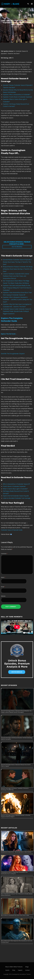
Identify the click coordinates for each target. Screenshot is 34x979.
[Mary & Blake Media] (10, 4)
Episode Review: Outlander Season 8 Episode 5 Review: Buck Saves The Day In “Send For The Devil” (17, 262)
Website (3, 596)
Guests (7, 970)
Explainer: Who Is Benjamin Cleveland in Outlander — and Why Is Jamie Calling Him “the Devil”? (17, 299)
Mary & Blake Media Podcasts (14, 966)
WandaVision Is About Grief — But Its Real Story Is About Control (16, 852)
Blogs (27, 966)
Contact (27, 970)
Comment (4, 553)
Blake (21, 26)
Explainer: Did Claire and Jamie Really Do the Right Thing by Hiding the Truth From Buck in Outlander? (17, 288)
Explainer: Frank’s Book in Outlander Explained (17, 97)
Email (3, 586)
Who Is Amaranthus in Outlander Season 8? (16, 484)
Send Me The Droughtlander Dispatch (13, 354)
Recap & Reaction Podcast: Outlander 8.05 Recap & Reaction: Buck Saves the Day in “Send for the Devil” (18, 269)
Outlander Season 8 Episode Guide (11, 530)
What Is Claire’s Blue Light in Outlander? (15, 489)
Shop (13, 970)
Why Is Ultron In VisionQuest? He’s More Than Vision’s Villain (15, 915)
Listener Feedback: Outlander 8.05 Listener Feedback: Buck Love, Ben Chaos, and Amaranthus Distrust (16, 276)
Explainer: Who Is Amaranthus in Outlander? (16, 94)
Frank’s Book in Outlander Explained (14, 486)
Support (20, 970)
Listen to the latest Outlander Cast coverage (16, 498)
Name (3, 577)
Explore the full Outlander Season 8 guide (16, 496)
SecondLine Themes (25, 974)
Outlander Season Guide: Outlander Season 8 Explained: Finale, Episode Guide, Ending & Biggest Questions (17, 311)
